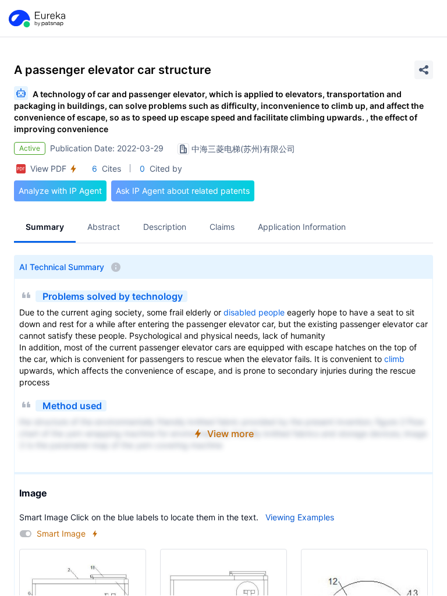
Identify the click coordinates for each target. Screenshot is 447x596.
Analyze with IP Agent (60, 191)
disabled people (254, 312)
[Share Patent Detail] (423, 70)
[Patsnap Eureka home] (36, 18)
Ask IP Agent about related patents (183, 191)
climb (394, 359)
